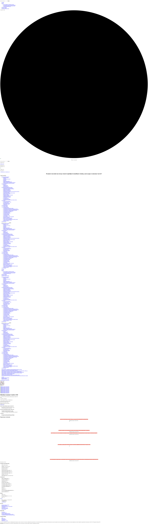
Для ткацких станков (6, 213)
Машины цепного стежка (6, 193)
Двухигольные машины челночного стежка (9, 239)
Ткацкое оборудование (5, 205)
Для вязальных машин (6, 214)
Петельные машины (6, 194)
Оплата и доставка (4, 7)
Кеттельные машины (6, 186)
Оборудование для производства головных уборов (10, 246)
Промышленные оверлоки (6, 237)
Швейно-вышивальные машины (7, 181)
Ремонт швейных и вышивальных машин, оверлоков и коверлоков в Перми (12, 369)
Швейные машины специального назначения (9, 182)
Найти (8, 161)
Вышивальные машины (6, 227)
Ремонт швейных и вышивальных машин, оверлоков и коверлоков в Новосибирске (13, 372)
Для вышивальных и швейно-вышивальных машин (10, 210)
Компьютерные (5, 232)
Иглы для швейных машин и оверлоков (8, 216)
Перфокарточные (5, 185)
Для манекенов (5, 262)
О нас (2, 3)
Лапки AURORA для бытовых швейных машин (8, 373)
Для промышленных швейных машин (8, 208)
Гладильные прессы (6, 202)
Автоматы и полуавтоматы (7, 243)
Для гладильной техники (6, 215)
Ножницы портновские (6, 217)
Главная (3, 2)
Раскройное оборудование (6, 199)
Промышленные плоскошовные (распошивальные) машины (11, 191)
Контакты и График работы (5, 8)
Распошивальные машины (6, 225)
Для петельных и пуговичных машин (8, 257)
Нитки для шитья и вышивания (7, 218)
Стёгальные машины (6, 198)
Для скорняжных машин (6, 212)
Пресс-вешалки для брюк (6, 203)
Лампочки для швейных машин (7, 266)
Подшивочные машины (6, 192)
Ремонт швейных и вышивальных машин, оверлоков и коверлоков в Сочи (11, 371)
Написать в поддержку (5, 520)
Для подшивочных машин (6, 259)
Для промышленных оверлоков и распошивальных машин (11, 209)
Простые (4, 184)
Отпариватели (5, 204)
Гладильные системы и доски (7, 248)
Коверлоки (4, 179)
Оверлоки (4, 178)
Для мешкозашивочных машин (7, 211)
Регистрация (3, 518)
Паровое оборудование (6, 250)
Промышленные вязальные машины (8, 234)
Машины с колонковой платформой (8, 241)
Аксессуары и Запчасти (5, 253)
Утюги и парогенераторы (6, 201)
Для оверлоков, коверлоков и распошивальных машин (10, 255)
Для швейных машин (6, 207)
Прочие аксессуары (6, 220)
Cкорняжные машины (6, 195)
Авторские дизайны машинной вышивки (8, 183)
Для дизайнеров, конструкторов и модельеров (9, 272)
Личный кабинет (4, 519)
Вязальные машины (4, 230)
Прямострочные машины (6, 189)
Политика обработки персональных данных (7, 514)
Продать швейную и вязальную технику (8, 4)
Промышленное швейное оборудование (7, 187)
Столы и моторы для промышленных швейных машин (10, 219)
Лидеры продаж (4, 221)
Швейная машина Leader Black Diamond (7, 374)
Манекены (4, 180)
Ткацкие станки (5, 252)
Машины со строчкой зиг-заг (7, 236)
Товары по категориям (3, 175)
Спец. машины (5, 197)
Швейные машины (5, 177)
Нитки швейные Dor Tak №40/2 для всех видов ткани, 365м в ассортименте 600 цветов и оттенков (15, 375)
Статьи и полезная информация (6, 513)
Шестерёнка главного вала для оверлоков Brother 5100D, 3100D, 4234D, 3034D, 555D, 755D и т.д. (15, 370)
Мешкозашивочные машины (7, 196)
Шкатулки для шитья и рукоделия (7, 264)
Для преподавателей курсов (7, 6)
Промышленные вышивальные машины (8, 188)
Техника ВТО (3, 200)
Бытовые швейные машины (5, 223)
